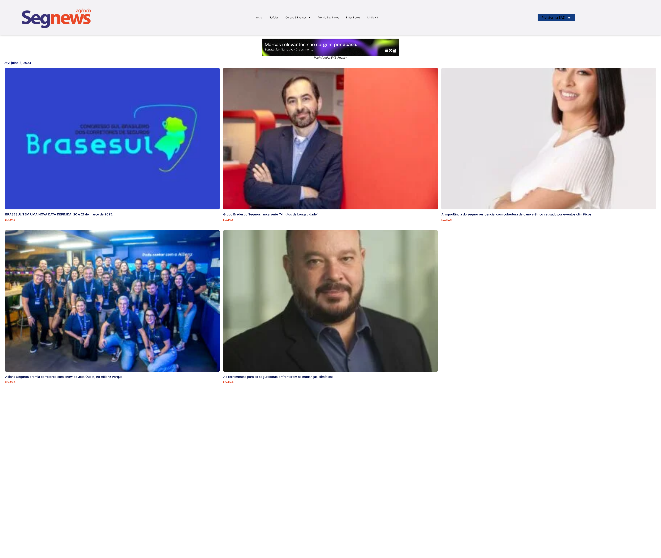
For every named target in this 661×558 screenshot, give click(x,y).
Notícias (274, 17)
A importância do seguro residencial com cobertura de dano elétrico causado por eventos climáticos (516, 214)
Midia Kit (372, 17)
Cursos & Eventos (296, 17)
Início (258, 17)
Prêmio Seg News (328, 17)
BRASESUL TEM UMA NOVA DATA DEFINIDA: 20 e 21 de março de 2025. (59, 214)
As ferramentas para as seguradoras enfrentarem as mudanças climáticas (278, 377)
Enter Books (353, 17)
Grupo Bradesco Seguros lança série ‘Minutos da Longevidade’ (270, 214)
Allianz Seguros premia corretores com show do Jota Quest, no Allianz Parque (64, 377)
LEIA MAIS (10, 220)
